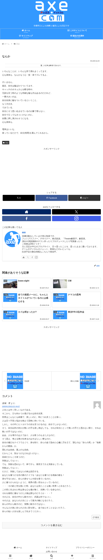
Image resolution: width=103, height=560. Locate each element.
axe (24, 232)
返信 (97, 517)
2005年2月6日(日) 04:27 (11, 406)
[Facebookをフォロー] (26, 218)
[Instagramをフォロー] (76, 218)
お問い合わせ (51, 551)
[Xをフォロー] (76, 211)
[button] (84, 198)
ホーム (19, 547)
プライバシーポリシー (85, 547)
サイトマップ (51, 547)
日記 (6, 142)
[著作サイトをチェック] (26, 211)
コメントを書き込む (51, 525)
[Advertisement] (26, 169)
